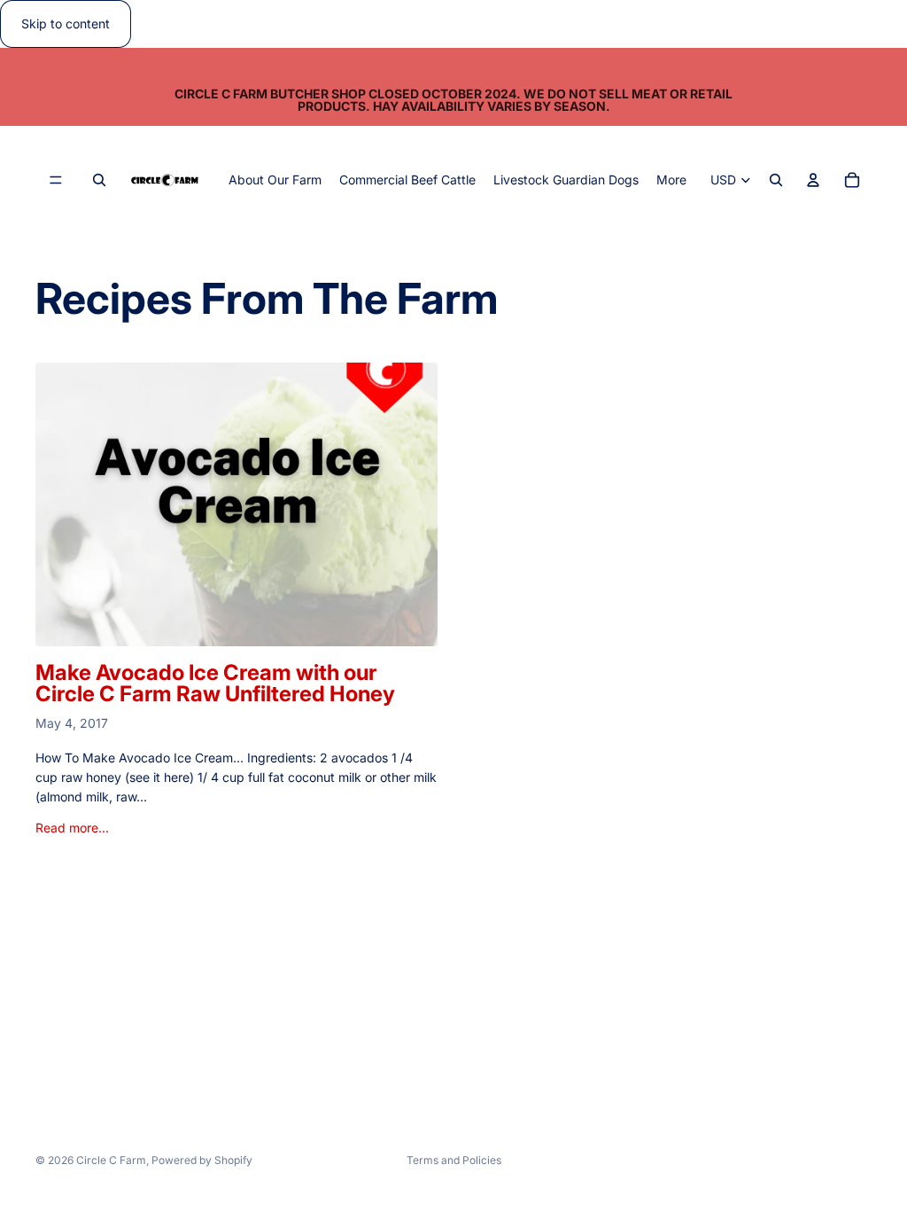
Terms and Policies (454, 1160)
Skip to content (65, 23)
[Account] (813, 180)
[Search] (99, 180)
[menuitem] (671, 180)
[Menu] (55, 180)
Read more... (72, 827)
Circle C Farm (111, 1160)
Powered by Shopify (201, 1160)
